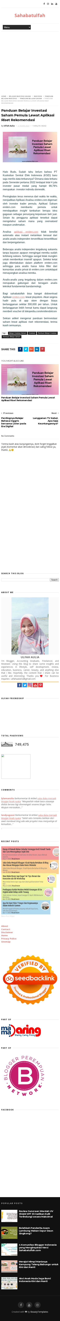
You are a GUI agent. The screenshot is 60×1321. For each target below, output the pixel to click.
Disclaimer (7, 932)
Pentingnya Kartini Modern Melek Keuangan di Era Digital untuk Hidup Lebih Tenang (22, 890)
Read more (16, 859)
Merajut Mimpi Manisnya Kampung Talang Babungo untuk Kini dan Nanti (38, 1264)
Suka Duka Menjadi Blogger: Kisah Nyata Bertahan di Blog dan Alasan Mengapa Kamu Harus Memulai (25, 863)
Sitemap (5, 941)
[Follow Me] (24, 686)
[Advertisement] (30, 63)
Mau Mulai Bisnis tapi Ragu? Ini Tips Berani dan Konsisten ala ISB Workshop (21, 877)
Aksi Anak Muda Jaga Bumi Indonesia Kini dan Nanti (35, 1280)
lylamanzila (7, 798)
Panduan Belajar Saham (31, 99)
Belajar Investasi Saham (20, 96)
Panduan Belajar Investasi (47, 333)
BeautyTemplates (39, 1311)
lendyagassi (8, 815)
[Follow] (40, 686)
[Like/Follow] (19, 686)
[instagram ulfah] (37, 1305)
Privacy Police (8, 938)
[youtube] (29, 1305)
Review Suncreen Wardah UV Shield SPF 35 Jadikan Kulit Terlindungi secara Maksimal (36, 1214)
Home (3, 96)
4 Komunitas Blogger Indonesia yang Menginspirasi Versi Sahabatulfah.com (37, 1247)
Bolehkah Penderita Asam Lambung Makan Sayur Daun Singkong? (36, 1230)
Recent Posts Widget (8, 916)
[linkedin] (52, 4)
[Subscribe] (35, 686)
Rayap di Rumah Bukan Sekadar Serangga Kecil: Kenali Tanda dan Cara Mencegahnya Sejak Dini (26, 850)
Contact (5, 929)
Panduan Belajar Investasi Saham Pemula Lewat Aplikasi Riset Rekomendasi (28, 399)
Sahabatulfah (30, 15)
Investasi (38, 96)
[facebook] (44, 4)
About (4, 926)
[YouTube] (56, 4)
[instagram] (48, 4)
